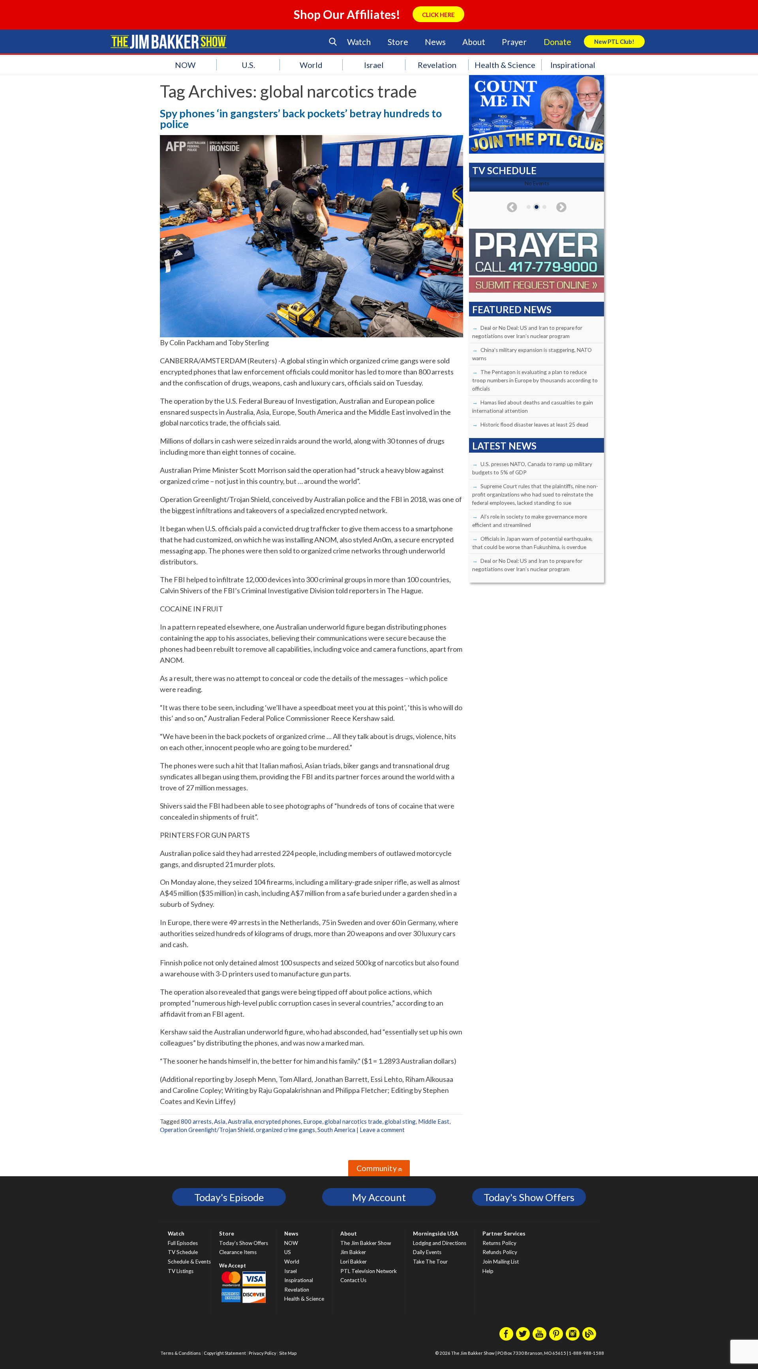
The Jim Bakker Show (365, 1243)
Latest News (504, 445)
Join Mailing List (500, 1261)
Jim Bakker (169, 41)
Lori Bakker (353, 1261)
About (473, 42)
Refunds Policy (499, 1252)
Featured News (512, 309)
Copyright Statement (225, 1353)
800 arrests (196, 1121)
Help (487, 1271)
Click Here (438, 14)
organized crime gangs (285, 1129)
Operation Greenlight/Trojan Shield (206, 1129)
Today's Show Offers (529, 1197)
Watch (359, 42)
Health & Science (505, 65)
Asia (219, 1121)
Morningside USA (435, 1233)
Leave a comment (382, 1129)
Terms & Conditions (181, 1353)
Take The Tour (430, 1261)
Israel (374, 65)
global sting (400, 1121)
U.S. (248, 65)
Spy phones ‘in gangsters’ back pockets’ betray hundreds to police (301, 118)
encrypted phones (277, 1121)
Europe (312, 1121)
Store (398, 42)
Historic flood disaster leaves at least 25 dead (534, 424)
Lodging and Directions (439, 1243)
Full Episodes (183, 1243)
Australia (240, 1121)
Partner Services (503, 1233)
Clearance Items (238, 1252)
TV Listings (180, 1271)
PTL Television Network (368, 1271)
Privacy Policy (262, 1353)
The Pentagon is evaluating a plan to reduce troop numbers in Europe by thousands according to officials (535, 380)
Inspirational (572, 65)
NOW (185, 65)
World (311, 65)
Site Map (287, 1353)
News (435, 42)
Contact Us (353, 1280)
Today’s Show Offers (243, 1243)
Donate (557, 42)
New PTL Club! (614, 41)
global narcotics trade (353, 1121)
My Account (379, 1197)
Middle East (433, 1121)
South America (336, 1129)
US (287, 1252)
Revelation (437, 65)
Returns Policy (499, 1243)
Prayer (514, 42)
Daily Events (427, 1252)
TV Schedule (183, 1252)
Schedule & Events (189, 1261)
